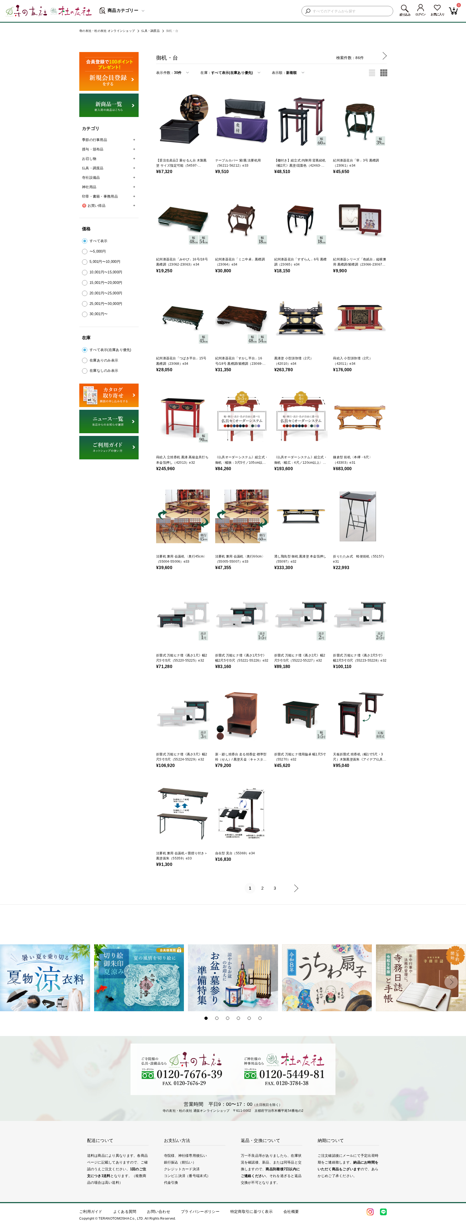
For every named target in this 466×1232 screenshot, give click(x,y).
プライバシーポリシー (200, 1211)
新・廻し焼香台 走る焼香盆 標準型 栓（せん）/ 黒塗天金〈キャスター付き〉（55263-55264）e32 (241, 759)
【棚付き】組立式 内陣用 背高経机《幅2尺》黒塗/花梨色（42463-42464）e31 (300, 166)
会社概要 (291, 1211)
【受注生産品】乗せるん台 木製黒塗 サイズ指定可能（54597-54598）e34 (181, 166)
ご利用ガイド (90, 1211)
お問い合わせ (158, 1211)
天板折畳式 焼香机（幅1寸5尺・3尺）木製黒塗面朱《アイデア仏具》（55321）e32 (359, 759)
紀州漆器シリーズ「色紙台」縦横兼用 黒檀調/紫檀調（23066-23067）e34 (359, 264)
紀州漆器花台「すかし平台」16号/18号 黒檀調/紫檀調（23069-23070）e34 (239, 363)
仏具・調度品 (150, 30)
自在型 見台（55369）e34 (235, 853)
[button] (15, 982)
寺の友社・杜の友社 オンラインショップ (107, 30)
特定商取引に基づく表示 (251, 1211)
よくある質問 (124, 1211)
